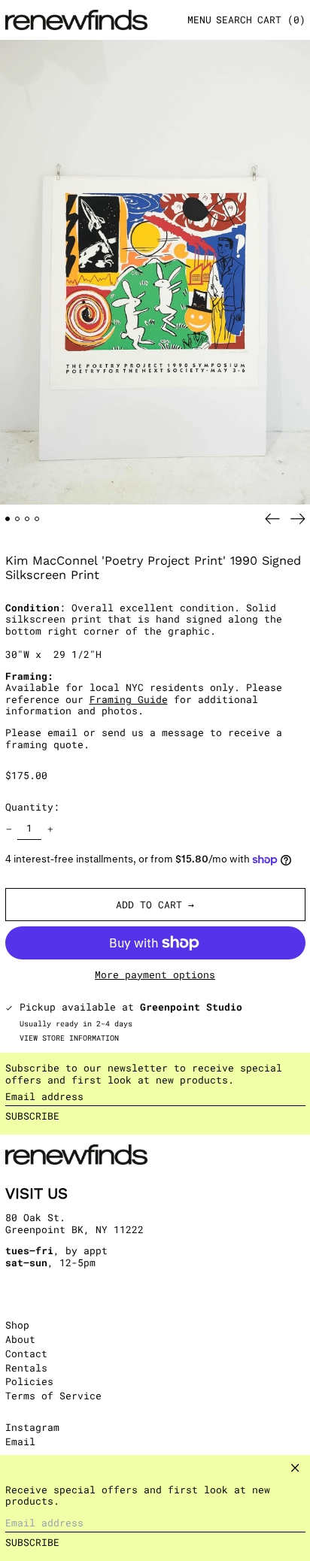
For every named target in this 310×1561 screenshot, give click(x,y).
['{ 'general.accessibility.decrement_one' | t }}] (8, 829)
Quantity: (32, 807)
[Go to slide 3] (27, 519)
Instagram (32, 1428)
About (20, 1339)
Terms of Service (53, 1395)
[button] (234, 20)
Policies (29, 1381)
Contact (26, 1353)
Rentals (26, 1368)
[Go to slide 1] (8, 519)
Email (20, 1442)
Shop (17, 1325)
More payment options (155, 975)
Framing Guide (129, 699)
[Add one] (50, 829)
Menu (199, 19)
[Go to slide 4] (37, 519)
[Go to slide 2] (17, 519)
